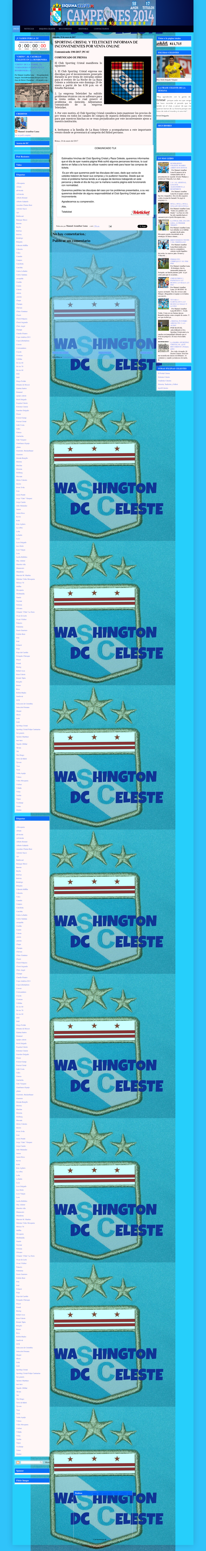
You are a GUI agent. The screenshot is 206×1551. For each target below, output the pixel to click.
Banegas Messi (21, 220)
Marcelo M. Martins (23, 575)
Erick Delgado (21, 399)
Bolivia (18, 234)
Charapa (19, 304)
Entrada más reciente (60, 352)
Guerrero (19, 454)
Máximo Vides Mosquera (25, 579)
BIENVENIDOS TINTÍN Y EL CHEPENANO (179, 241)
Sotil (18, 722)
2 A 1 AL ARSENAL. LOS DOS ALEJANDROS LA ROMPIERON (178, 185)
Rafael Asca (20, 670)
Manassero (20, 568)
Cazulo (18, 286)
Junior (18, 509)
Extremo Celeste (22, 406)
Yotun (18, 806)
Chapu (18, 300)
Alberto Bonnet (21, 197)
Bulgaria (19, 241)
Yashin (18, 795)
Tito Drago (20, 755)
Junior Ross (20, 513)
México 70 (20, 582)
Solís (18, 718)
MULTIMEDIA (65, 29)
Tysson (18, 762)
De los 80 (19, 370)
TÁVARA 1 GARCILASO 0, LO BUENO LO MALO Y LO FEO (178, 302)
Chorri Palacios (21, 318)
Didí (17, 377)
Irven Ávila (20, 487)
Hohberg (19, 472)
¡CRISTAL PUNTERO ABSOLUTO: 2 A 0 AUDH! (178, 323)
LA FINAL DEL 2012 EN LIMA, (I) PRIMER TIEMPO (180, 222)
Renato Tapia (20, 678)
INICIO (16, 29)
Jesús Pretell (20, 494)
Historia (19, 469)
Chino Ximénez (21, 311)
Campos (19, 260)
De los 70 (19, 366)
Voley (18, 791)
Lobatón (19, 535)
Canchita (19, 267)
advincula (19, 190)
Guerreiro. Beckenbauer (24, 450)
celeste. (18, 293)
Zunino (18, 810)
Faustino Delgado (22, 410)
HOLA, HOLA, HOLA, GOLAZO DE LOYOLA (179, 204)
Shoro (18, 714)
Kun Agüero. (21, 524)
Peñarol (19, 645)
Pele (17, 637)
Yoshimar (19, 802)
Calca (18, 252)
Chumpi (19, 329)
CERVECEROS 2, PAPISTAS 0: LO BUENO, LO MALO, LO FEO (179, 281)
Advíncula (20, 194)
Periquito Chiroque (23, 656)
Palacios (19, 623)
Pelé (17, 641)
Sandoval (19, 696)
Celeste (18, 289)
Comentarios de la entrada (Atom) (75, 357)
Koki (18, 520)
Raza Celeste (20, 674)
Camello (19, 256)
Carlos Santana (21, 274)
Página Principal (105, 352)
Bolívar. (19, 231)
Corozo (19, 344)
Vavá (18, 769)
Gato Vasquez (21, 439)
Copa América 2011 (23, 337)
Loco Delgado (21, 542)
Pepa (18, 648)
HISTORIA (83, 29)
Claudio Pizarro (21, 333)
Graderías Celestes (164, 380)
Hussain (19, 476)
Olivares (19, 608)
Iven (17, 491)
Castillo (19, 282)
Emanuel (19, 392)
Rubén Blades (21, 692)
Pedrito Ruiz (20, 634)
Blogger (109, 1539)
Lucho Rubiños (21, 557)
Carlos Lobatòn (21, 271)
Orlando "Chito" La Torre (25, 612)
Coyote (18, 352)
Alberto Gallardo (22, 201)
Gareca (18, 432)
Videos (18, 777)
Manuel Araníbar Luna (28, 131)
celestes (19, 297)
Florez (18, 414)
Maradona (20, 571)
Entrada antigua (146, 352)
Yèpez (18, 799)
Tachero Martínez (22, 736)
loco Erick (20, 546)
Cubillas (19, 359)
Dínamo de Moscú (23, 384)
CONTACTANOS (101, 29)
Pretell (18, 663)
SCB (18, 700)
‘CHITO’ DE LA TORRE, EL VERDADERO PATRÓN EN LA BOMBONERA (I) (29, 67)
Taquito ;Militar (21, 744)
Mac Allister (20, 560)
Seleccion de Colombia (24, 703)
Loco (18, 538)
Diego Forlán (21, 381)
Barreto (19, 223)
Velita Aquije (21, 773)
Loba (18, 531)
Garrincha (19, 436)
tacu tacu (19, 740)
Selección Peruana (22, 707)
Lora (18, 553)
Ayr (17, 212)
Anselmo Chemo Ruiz (24, 205)
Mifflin (18, 586)
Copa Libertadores (22, 340)
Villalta (18, 788)
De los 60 (19, 362)
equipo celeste (21, 395)
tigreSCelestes (163, 388)
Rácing (18, 667)
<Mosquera (20, 183)
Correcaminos (21, 348)
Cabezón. (19, 249)
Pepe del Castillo (22, 652)
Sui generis (20, 733)
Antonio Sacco (21, 208)
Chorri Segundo (22, 322)
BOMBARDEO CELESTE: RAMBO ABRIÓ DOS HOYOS (178, 165)
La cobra (19, 527)
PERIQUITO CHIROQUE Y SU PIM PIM (179, 261)
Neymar (19, 601)
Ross (18, 689)
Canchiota (19, 263)
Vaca (18, 766)
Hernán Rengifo (22, 458)
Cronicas (19, 355)
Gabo (18, 428)
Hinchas (19, 465)
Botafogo (19, 238)
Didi (17, 373)
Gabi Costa (20, 425)
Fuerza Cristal (21, 421)
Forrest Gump (21, 417)
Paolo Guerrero (21, 630)
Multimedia (20, 593)
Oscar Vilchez (21, 619)
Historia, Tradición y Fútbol (168, 384)
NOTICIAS (29, 29)
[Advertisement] (103, 329)
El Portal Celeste (164, 373)
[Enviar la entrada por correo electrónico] (110, 226)
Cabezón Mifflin (22, 245)
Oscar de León (21, 615)
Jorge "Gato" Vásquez (24, 498)
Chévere (19, 307)
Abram (18, 186)
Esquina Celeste (22, 403)
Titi (17, 751)
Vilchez (19, 784)
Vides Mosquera (22, 780)
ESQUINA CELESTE (47, 29)
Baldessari (20, 216)
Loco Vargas (20, 549)
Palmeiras (19, 626)
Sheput (18, 711)
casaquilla (19, 278)
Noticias (19, 604)
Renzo (18, 685)
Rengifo (19, 681)
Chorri (18, 315)
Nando (18, 597)
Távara (18, 747)
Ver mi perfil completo (23, 135)
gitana (18, 447)
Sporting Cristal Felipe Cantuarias (28, 729)
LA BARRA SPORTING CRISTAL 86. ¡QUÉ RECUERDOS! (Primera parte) (179, 345)
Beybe (18, 227)
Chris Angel (20, 326)
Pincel (18, 659)
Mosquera (20, 590)
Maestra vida (20, 564)
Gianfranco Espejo (23, 443)
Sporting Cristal (22, 725)
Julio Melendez (21, 505)
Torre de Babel (21, 758)
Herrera (19, 461)
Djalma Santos (21, 388)
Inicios (18, 483)
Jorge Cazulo (21, 502)
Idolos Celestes (21, 480)
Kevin (18, 516)
